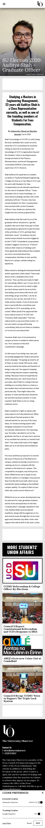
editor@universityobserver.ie (14, 750)
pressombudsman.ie (11, 789)
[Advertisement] (22, 84)
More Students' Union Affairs (22, 549)
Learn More (6, 823)
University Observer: (19, 802)
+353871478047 (10, 753)
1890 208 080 (28, 786)
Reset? (29, 823)
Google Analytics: (19, 814)
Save (38, 823)
